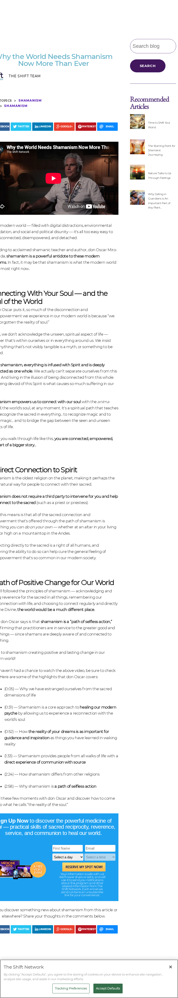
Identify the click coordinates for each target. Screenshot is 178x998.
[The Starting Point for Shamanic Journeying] (137, 149)
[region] (89, 978)
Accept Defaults (108, 988)
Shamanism (30, 100)
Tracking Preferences (71, 988)
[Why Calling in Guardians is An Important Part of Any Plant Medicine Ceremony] (137, 200)
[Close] (170, 967)
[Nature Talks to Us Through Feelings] (137, 175)
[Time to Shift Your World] (137, 124)
